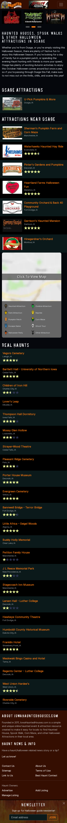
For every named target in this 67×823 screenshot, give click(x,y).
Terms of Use (43, 770)
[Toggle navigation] (61, 4)
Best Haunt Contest (46, 775)
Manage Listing (10, 795)
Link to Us (7, 775)
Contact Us (8, 766)
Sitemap (6, 770)
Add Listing (41, 790)
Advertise (7, 790)
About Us (40, 766)
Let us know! (9, 756)
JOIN (52, 817)
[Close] (64, 803)
